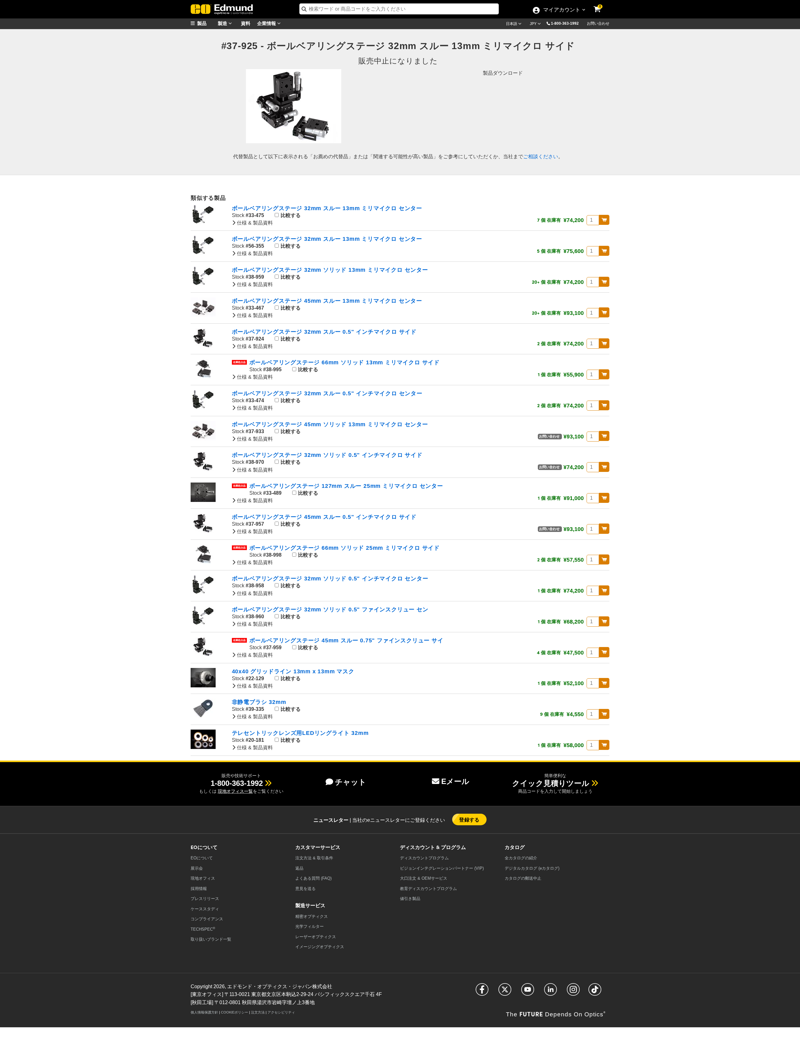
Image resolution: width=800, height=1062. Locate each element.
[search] (399, 8)
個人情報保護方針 (204, 1012)
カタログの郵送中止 (523, 878)
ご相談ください (540, 156)
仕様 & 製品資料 (254, 222)
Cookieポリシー (234, 1012)
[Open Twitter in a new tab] (505, 992)
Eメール (455, 781)
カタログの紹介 (521, 858)
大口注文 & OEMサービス (423, 878)
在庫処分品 (239, 362)
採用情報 (199, 888)
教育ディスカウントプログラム (428, 888)
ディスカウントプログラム (424, 858)
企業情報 (267, 23)
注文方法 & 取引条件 (314, 858)
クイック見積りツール (550, 783)
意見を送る (305, 888)
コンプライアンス (207, 919)
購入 (604, 220)
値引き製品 (410, 898)
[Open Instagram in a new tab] (573, 992)
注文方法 (258, 1012)
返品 (299, 868)
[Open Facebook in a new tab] (482, 992)
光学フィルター (309, 926)
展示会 (197, 868)
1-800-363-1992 (565, 23)
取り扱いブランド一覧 (211, 939)
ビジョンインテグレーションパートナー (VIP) (442, 868)
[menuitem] (206, 23)
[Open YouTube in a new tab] (527, 992)
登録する (469, 819)
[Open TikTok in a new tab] (595, 992)
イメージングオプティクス (319, 946)
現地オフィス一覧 (235, 791)
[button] (567, 23)
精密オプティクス (311, 916)
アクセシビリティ (281, 1012)
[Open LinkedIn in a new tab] (550, 992)
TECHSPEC (203, 929)
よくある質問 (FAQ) (313, 878)
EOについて (202, 858)
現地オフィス (203, 878)
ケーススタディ (205, 909)
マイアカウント (561, 10)
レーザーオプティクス (315, 936)
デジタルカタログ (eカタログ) (532, 868)
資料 (245, 23)
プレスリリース (205, 898)
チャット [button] (350, 782)
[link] (601, 5)
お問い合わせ (598, 23)
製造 (223, 23)
